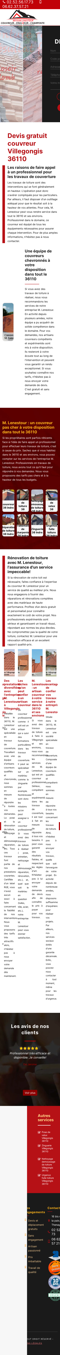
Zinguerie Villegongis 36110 (47, 1148)
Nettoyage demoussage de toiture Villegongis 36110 (48, 1164)
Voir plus (30, 1092)
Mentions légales (30, 1343)
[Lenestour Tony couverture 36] (23, 17)
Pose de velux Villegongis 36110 (47, 1136)
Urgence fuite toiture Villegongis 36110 (48, 1179)
